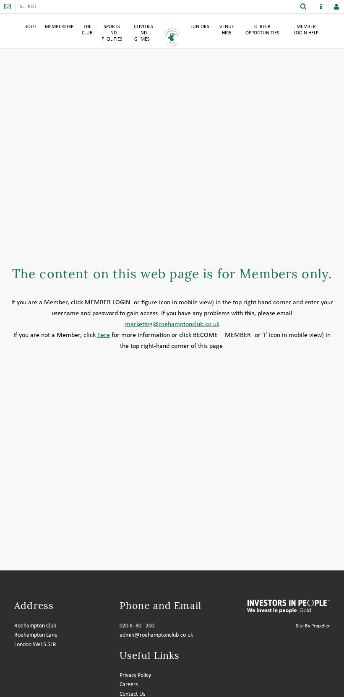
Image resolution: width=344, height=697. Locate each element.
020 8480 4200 (137, 626)
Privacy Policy (135, 675)
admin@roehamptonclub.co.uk (156, 635)
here (103, 335)
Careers (129, 684)
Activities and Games (142, 33)
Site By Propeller (313, 626)
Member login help (306, 30)
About (28, 26)
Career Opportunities (262, 30)
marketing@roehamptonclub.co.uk (172, 324)
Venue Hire (226, 30)
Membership (59, 26)
